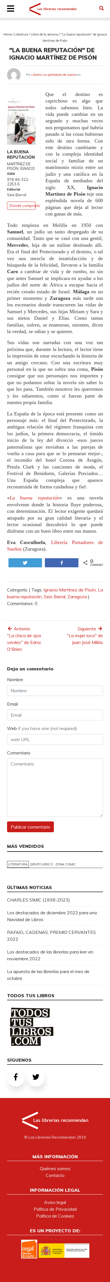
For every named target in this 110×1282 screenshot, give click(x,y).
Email (12, 704)
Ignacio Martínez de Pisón (69, 590)
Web (42, 728)
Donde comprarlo (25, 205)
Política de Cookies (55, 1216)
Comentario (18, 753)
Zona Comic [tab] (65, 864)
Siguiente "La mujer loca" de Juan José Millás (85, 635)
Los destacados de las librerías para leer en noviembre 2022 (50, 955)
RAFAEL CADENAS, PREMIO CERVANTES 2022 (51, 935)
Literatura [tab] (18, 864)
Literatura (21, 34)
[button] (101, 8)
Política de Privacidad (55, 1209)
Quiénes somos (55, 1168)
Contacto (55, 1175)
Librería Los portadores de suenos (53, 75)
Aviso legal (55, 1202)
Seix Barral (54, 596)
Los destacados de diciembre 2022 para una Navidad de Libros (52, 916)
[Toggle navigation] (11, 9)
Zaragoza (77, 596)
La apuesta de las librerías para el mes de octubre (48, 975)
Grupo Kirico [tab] (41, 864)
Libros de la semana (44, 34)
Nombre (15, 679)
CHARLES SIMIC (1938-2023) (38, 900)
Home (7, 34)
